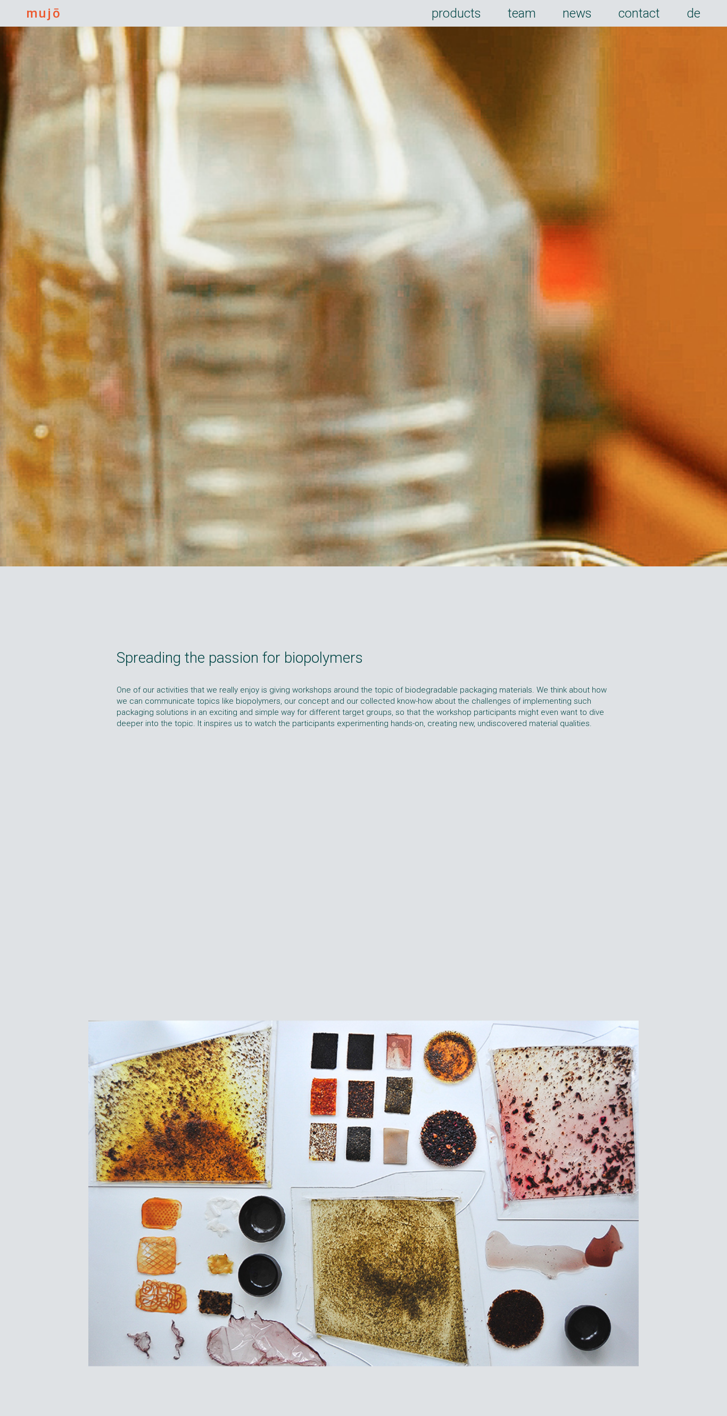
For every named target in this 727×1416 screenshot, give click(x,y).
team (522, 13)
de (693, 13)
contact (639, 13)
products (456, 13)
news (577, 13)
